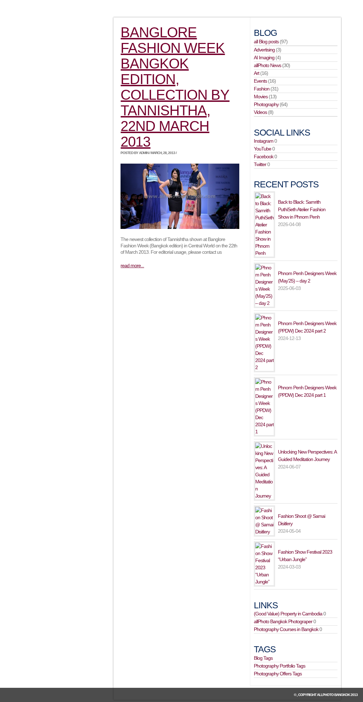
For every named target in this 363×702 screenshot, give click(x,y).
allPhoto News (267, 65)
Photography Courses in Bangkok (286, 629)
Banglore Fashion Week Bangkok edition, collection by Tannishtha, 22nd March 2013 (175, 86)
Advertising (264, 50)
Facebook (263, 156)
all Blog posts (266, 41)
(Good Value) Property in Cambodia (288, 613)
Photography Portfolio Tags (279, 666)
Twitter (260, 164)
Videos (260, 112)
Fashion (261, 89)
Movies (261, 96)
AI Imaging (264, 57)
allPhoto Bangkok (333, 695)
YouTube (262, 149)
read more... (132, 265)
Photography (266, 104)
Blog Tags (263, 658)
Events (260, 81)
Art (256, 73)
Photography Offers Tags (278, 673)
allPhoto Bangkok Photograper (283, 621)
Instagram (263, 141)
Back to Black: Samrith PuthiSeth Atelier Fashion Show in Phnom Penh (301, 209)
